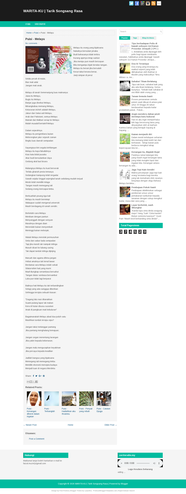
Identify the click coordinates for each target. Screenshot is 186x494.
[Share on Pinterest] (43, 376)
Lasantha (88, 491)
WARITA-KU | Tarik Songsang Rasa (53, 11)
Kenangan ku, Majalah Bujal (146, 152)
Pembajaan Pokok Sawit (144, 187)
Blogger (124, 484)
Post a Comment (36, 439)
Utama (27, 24)
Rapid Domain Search (126, 491)
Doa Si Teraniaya (140, 64)
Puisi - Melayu (35, 39)
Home (29, 33)
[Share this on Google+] (40, 376)
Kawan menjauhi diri (142, 134)
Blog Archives (148, 38)
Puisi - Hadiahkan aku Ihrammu (69, 411)
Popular (124, 38)
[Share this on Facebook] (33, 376)
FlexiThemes (64, 491)
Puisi (36, 33)
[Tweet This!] (36, 376)
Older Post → (110, 425)
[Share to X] (33, 381)
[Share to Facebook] (36, 381)
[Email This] (28, 381)
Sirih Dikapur (40, 24)
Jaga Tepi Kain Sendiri (143, 170)
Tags (135, 38)
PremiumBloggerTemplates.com (105, 491)
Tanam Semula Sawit (142, 96)
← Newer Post (30, 425)
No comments (31, 43)
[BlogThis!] (30, 381)
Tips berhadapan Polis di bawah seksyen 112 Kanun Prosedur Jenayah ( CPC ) (145, 46)
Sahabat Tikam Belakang (144, 81)
